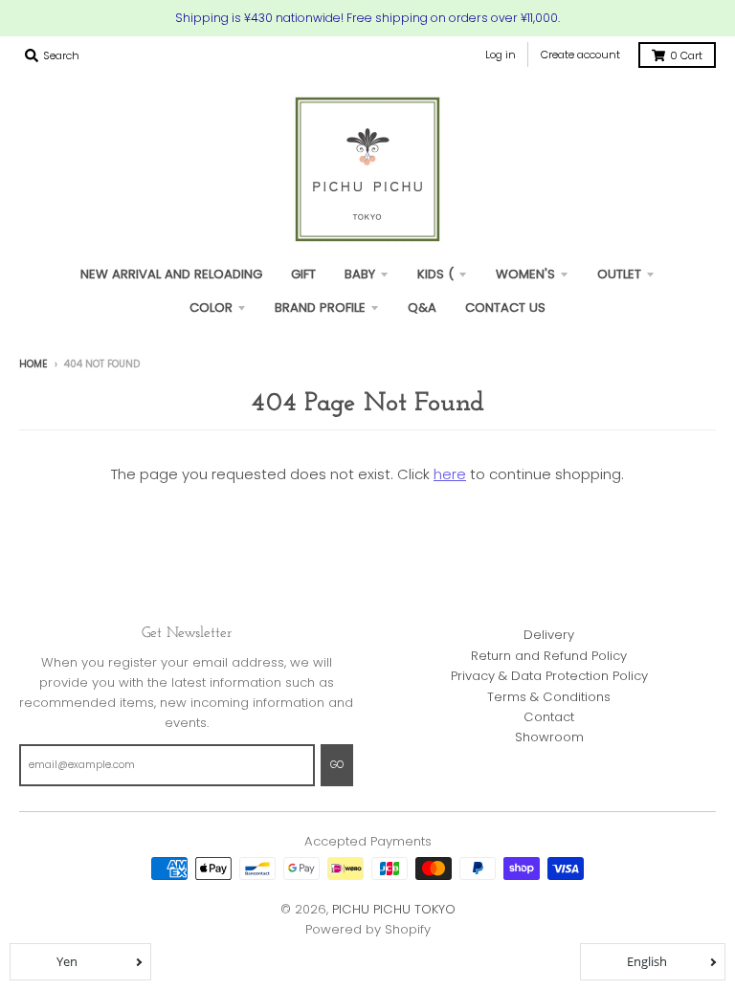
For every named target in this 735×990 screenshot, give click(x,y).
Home (33, 364)
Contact (548, 717)
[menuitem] (303, 274)
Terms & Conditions (549, 697)
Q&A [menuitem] (422, 307)
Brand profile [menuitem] (320, 307)
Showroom (549, 737)
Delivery (548, 635)
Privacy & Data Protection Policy (549, 676)
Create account (580, 54)
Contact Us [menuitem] (505, 307)
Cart (686, 55)
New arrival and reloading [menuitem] (171, 274)
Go (337, 765)
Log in (500, 54)
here (450, 474)
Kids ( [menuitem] (435, 274)
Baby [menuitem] (360, 274)
